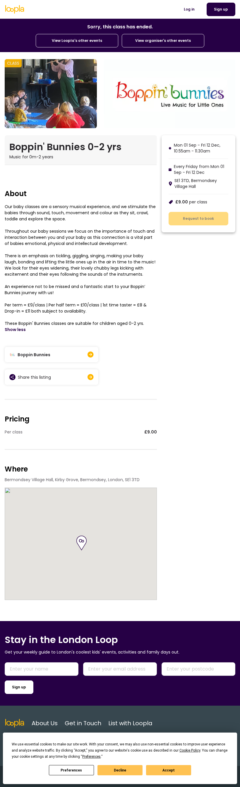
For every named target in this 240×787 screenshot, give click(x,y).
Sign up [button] (221, 9)
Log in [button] (189, 9)
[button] (81, 543)
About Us (45, 723)
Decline (120, 770)
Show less (15, 329)
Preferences (71, 770)
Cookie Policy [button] (189, 750)
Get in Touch (83, 723)
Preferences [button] (91, 757)
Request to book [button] (198, 218)
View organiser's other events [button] (163, 40)
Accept (168, 770)
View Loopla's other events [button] (77, 40)
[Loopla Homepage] (15, 9)
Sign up (19, 687)
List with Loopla (130, 723)
